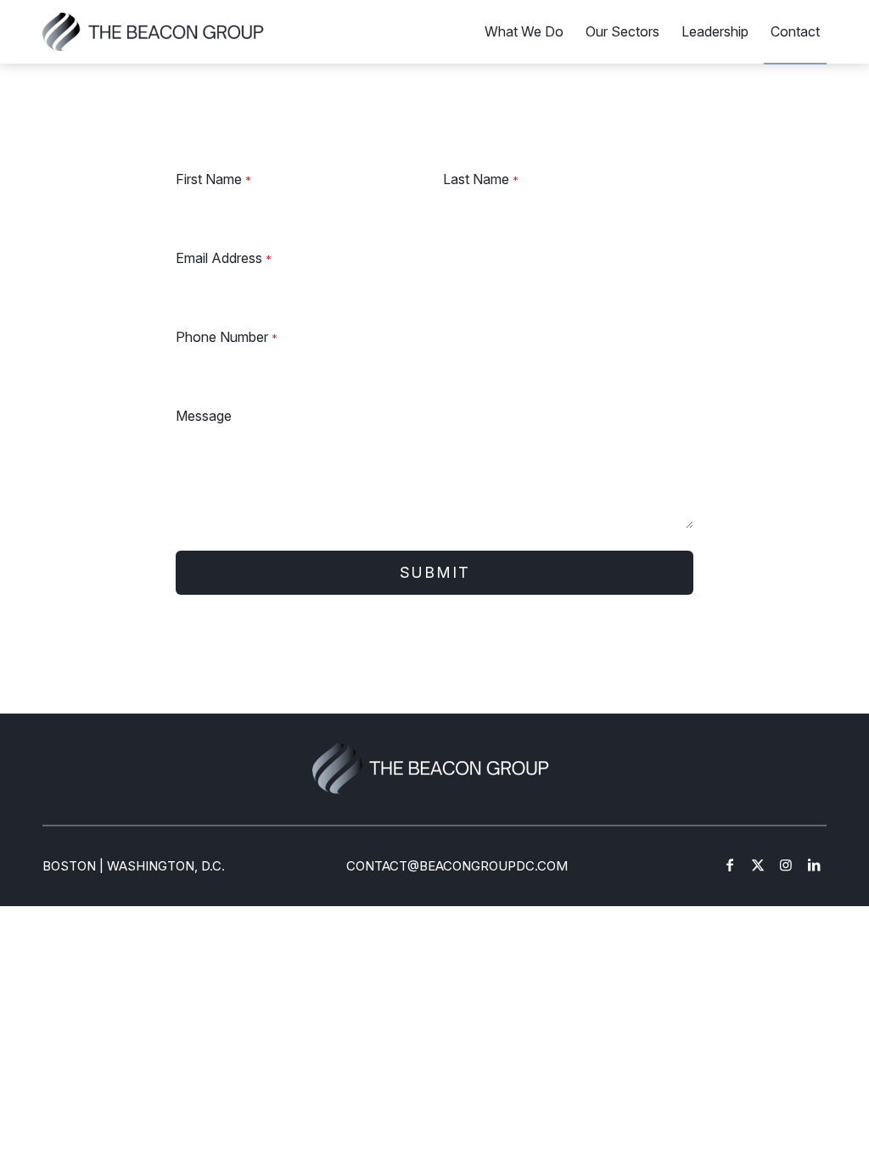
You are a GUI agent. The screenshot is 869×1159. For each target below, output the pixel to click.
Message (204, 415)
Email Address (224, 257)
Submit (435, 572)
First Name (213, 179)
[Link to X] (758, 864)
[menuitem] (524, 32)
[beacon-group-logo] (154, 32)
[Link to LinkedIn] (814, 864)
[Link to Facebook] (730, 864)
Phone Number (227, 336)
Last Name (481, 179)
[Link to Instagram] (786, 864)
